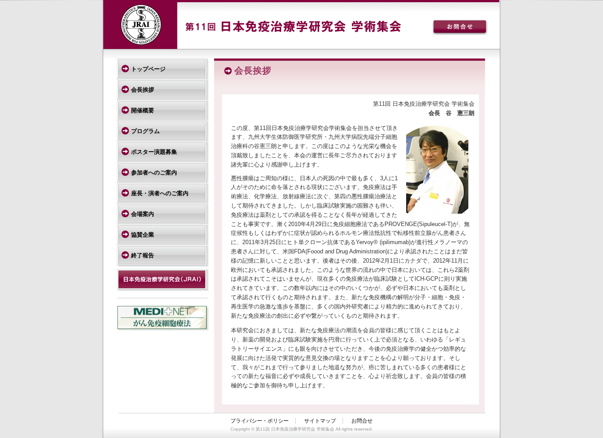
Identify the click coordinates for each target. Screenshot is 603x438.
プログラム (145, 131)
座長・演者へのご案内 (159, 193)
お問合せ (362, 421)
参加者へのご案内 (154, 172)
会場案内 (142, 214)
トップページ (148, 69)
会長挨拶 (142, 89)
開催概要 (142, 110)
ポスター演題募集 (154, 151)
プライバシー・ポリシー (259, 421)
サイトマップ (320, 421)
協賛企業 (142, 234)
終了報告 (142, 255)
